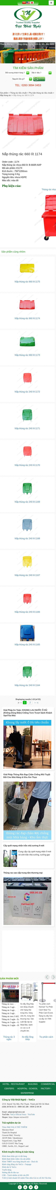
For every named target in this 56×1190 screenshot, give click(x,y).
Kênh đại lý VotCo (9, 1167)
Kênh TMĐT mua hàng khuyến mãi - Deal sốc (20, 1162)
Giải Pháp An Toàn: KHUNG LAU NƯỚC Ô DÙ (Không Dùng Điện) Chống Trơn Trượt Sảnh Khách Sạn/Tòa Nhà (27, 713)
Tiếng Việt (24, 2)
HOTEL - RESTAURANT (14, 1084)
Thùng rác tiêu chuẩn (18, 93)
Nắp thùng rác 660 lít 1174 (27, 318)
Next (51, 54)
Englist (28, 2)
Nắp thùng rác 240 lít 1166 (27, 612)
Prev (4, 54)
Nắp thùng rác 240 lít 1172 (27, 392)
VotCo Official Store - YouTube (22, 1114)
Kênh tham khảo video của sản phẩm (16, 1159)
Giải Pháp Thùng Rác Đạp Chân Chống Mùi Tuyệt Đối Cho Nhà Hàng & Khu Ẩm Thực (26, 775)
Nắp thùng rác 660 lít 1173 (27, 355)
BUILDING (33, 1084)
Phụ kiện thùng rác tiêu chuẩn (40, 93)
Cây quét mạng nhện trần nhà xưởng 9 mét (23, 845)
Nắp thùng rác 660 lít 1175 (27, 282)
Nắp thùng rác (5, 95)
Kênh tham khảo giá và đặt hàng (14, 1156)
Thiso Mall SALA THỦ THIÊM (14, 1127)
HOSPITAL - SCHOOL (27, 1088)
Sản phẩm (4, 93)
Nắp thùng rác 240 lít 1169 (27, 502)
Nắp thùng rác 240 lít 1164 (27, 685)
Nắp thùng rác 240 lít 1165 (27, 644)
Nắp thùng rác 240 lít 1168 (27, 538)
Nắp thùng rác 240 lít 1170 (27, 465)
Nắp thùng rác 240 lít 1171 (27, 428)
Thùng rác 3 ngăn (8, 1038)
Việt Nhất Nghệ (28, 18)
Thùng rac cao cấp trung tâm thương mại (23, 873)
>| (37, 703)
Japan (32, 2)
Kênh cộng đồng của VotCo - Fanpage (16, 1164)
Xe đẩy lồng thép (27, 1038)
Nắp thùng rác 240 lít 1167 (27, 575)
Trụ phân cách (46, 1037)
